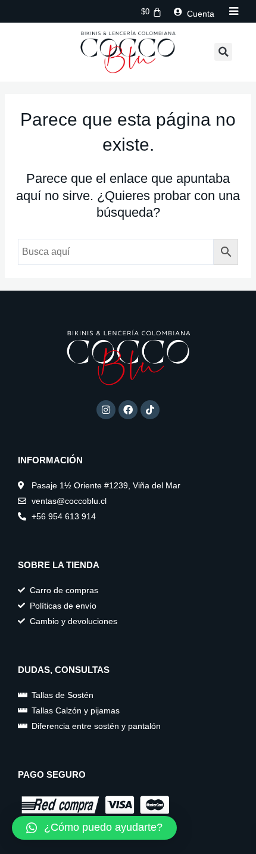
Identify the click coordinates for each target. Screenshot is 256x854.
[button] (223, 52)
